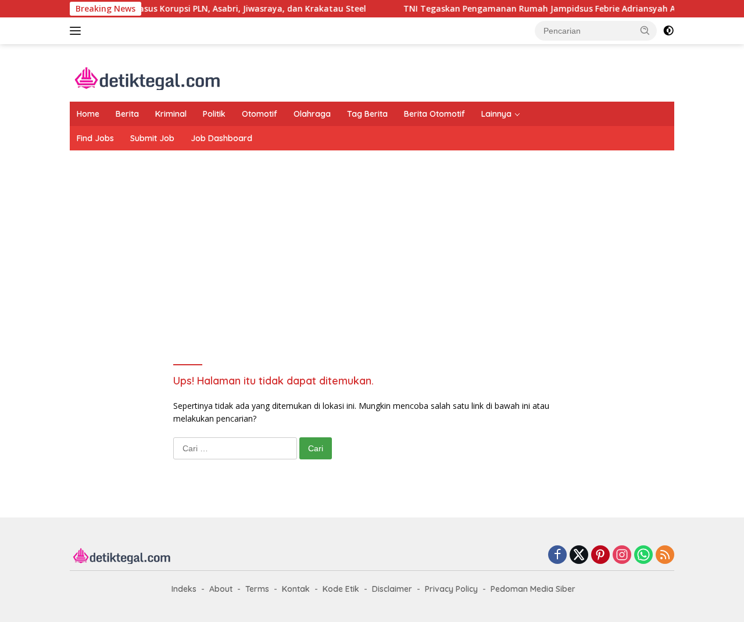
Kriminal (171, 114)
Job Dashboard (221, 138)
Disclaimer (392, 589)
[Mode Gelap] (668, 31)
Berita (127, 114)
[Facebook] (557, 555)
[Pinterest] (600, 555)
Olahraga (312, 114)
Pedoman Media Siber (533, 589)
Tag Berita (367, 114)
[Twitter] (579, 555)
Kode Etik (341, 589)
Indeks (183, 589)
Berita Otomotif (434, 114)
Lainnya (496, 114)
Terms (257, 589)
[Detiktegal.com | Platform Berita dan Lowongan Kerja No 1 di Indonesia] (148, 77)
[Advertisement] (372, 243)
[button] (645, 30)
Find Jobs (95, 138)
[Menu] (77, 31)
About (221, 589)
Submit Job (152, 138)
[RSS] (665, 555)
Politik (214, 114)
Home (88, 114)
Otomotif (259, 114)
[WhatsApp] (643, 555)
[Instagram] (622, 555)
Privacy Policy (451, 589)
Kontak (296, 589)
